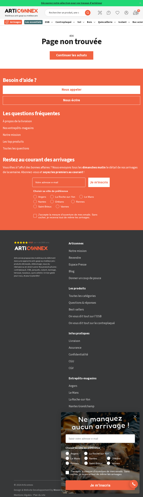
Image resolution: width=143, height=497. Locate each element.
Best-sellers (76, 310)
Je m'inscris (99, 182)
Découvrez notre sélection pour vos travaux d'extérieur (71, 3)
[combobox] (68, 13)
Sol (79, 22)
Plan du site (39, 495)
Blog (71, 271)
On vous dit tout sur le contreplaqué (92, 323)
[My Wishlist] (117, 13)
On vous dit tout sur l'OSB (85, 316)
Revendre (75, 258)
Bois (89, 22)
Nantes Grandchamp (81, 406)
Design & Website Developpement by (49, 490)
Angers (73, 386)
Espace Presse (77, 265)
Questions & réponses (82, 303)
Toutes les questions (16, 148)
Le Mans (74, 393)
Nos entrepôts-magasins (18, 128)
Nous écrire (71, 100)
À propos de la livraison (17, 121)
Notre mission (12, 135)
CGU (71, 361)
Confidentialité (78, 354)
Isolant (122, 22)
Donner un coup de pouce (85, 278)
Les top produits (13, 142)
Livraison (74, 341)
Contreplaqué (63, 22)
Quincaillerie (105, 22)
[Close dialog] (135, 416)
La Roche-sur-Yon (79, 399)
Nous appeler (71, 89)
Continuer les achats (71, 55)
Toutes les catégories (82, 296)
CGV (71, 368)
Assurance (75, 348)
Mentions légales (23, 495)
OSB (47, 22)
